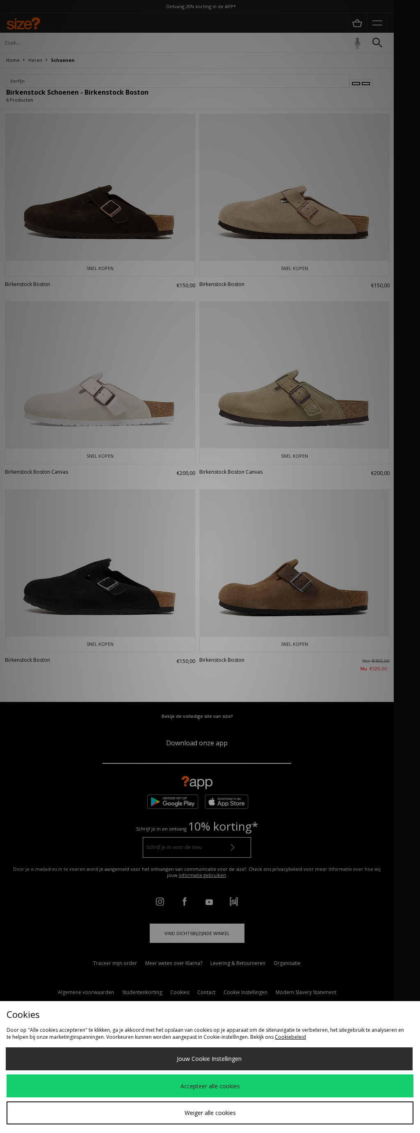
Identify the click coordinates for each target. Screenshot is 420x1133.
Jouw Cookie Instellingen (209, 1059)
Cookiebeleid (290, 1036)
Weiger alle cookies (210, 1113)
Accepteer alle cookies (210, 1086)
